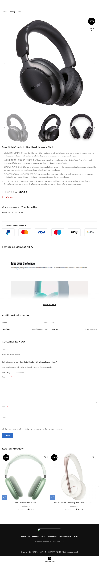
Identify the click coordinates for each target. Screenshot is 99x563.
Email (5, 417)
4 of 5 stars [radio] (21, 372)
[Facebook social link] (9, 212)
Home (4, 11)
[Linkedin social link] (18, 212)
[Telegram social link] (22, 212)
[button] (4, 63)
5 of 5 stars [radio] (23, 372)
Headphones (15, 11)
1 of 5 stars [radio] (15, 372)
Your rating (7, 372)
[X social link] (12, 212)
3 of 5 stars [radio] (19, 372)
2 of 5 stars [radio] (17, 372)
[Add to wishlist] (45, 457)
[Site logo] (49, 3)
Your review (7, 376)
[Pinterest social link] (15, 212)
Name (5, 406)
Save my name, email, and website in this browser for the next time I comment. (34, 429)
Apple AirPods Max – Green (25, 503)
